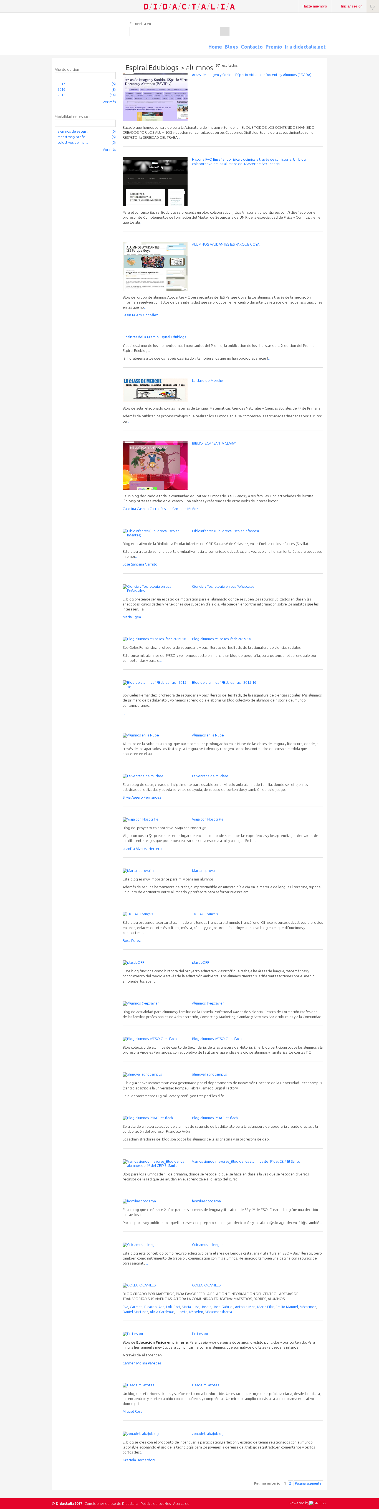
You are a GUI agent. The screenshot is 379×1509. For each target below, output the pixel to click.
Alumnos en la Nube (208, 735)
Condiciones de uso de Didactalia (111, 1503)
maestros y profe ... (73, 137)
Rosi (176, 1307)
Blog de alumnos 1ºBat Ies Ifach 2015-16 (224, 682)
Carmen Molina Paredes (142, 1363)
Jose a (206, 1307)
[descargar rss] (318, 51)
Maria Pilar (265, 1307)
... (179, 137)
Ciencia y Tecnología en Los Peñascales (223, 586)
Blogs (231, 46)
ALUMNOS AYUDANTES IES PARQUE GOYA (225, 244)
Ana (161, 1307)
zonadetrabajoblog (208, 1433)
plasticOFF (200, 962)
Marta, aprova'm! (205, 870)
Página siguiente (308, 1483)
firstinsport (201, 1334)
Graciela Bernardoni (139, 1460)
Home (215, 46)
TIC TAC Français (205, 914)
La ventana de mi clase (210, 776)
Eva (125, 1307)
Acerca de (181, 1503)
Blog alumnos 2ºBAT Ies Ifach (215, 1118)
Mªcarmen (308, 1307)
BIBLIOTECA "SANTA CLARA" (214, 443)
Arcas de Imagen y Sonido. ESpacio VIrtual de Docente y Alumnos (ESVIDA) (251, 75)
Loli (169, 1307)
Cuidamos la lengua (207, 1244)
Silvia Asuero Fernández (142, 797)
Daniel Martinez (135, 1312)
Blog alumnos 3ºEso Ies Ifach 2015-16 (221, 639)
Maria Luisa (190, 1307)
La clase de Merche (207, 380)
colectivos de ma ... (72, 142)
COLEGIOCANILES (206, 1285)
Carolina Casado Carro (141, 509)
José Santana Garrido (140, 564)
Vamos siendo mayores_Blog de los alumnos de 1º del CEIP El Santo (246, 1161)
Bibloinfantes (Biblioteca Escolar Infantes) (225, 531)
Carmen (136, 1307)
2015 (61, 95)
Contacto (252, 46)
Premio (274, 46)
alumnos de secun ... (73, 131)
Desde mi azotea (205, 1385)
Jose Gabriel (223, 1307)
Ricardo (150, 1307)
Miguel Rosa (132, 1411)
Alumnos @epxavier (208, 1003)
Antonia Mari (245, 1307)
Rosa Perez (132, 940)
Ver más (109, 102)
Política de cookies (156, 1503)
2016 (61, 89)
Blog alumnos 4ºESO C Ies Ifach (217, 1039)
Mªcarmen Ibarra (218, 1312)
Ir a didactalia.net (305, 46)
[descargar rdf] (325, 51)
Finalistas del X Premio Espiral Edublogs (154, 337)
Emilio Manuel (287, 1307)
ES (372, 6)
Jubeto (182, 1312)
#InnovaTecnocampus (209, 1074)
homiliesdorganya (206, 1201)
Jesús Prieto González (140, 315)
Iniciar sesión (351, 6)
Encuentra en (140, 24)
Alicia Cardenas (162, 1312)
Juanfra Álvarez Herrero (142, 849)
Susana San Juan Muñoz (179, 509)
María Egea (132, 617)
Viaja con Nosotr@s (207, 819)
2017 (61, 84)
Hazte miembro (314, 6)
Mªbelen (196, 1312)
